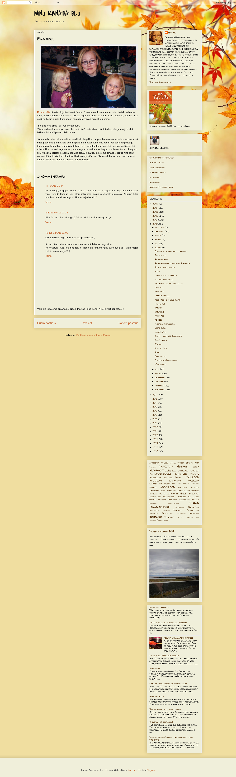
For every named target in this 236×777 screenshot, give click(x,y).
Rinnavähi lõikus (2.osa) (161, 721)
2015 (155, 406)
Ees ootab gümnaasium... (166, 360)
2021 (155, 431)
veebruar (160, 231)
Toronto (155, 517)
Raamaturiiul (161, 259)
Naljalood (181, 496)
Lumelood (153, 494)
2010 (155, 219)
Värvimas (159, 311)
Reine (48, 232)
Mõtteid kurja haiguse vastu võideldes (168, 622)
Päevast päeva (156, 162)
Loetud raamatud (168, 490)
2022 (155, 435)
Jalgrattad (183, 471)
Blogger (151, 770)
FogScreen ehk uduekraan (167, 299)
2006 (156, 203)
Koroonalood (155, 483)
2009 (156, 215)
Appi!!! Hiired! (161, 340)
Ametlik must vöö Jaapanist (168, 336)
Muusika (194, 493)
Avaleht (87, 323)
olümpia (153, 499)
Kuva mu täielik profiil (160, 82)
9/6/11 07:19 (61, 212)
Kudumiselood (184, 484)
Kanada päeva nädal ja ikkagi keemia (168, 683)
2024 (156, 443)
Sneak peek (160, 356)
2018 (155, 419)
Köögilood (167, 487)
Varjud (158, 307)
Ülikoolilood (162, 520)
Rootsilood (154, 510)
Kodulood (192, 477)
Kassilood (155, 477)
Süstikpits (153, 513)
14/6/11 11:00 (60, 232)
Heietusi (182, 466)
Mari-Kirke (172, 493)
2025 (156, 447)
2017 (155, 414)
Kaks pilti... (160, 291)
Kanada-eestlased (160, 473)
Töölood (153, 520)
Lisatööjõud (160, 332)
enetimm (172, 32)
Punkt (157, 352)
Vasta (48, 202)
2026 (156, 451)
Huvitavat (156, 470)
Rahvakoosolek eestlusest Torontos (172, 263)
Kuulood (195, 484)
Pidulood (195, 499)
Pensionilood (184, 499)
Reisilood (193, 507)
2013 (155, 398)
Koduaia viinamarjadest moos (178, 637)
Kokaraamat (175, 481)
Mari (162, 493)
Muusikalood (155, 496)
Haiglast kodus (156, 696)
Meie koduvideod (156, 167)
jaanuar (159, 227)
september (160, 377)
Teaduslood (181, 513)
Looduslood (183, 490)
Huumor (195, 467)
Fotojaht (166, 466)
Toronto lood (192, 517)
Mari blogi (154, 182)
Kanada (194, 470)
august (158, 373)
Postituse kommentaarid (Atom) (93, 335)
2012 (155, 394)
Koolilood (193, 480)
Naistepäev (154, 668)
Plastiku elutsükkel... (165, 323)
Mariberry (155, 177)
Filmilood (152, 467)
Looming (195, 490)
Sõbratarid (160, 364)
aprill (158, 239)
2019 (155, 423)
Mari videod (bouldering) (161, 187)
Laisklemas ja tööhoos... (166, 275)
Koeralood (155, 480)
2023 (155, 439)
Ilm (168, 470)
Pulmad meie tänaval (165, 267)
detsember (160, 389)
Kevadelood (168, 478)
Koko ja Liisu (161, 348)
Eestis (189, 462)
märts (158, 235)
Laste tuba (160, 327)
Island (174, 471)
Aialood (164, 463)
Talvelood (167, 513)
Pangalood (172, 499)
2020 (156, 427)
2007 (156, 207)
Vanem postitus (128, 323)
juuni (158, 247)
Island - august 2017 (161, 531)
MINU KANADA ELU (57, 13)
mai (157, 243)
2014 (155, 402)
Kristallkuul (170, 484)
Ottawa (162, 499)
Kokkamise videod (157, 172)
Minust (184, 493)
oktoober (159, 381)
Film (197, 462)
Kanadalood (181, 473)
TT (47, 185)
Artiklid (173, 463)
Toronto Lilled (173, 517)
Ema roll (159, 287)
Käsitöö (153, 487)
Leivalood (194, 487)
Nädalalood (193, 496)
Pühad (194, 503)
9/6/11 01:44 (56, 185)
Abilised (158, 319)
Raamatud (160, 303)
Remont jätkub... (162, 295)
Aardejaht (154, 463)
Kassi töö (159, 315)
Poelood (153, 503)
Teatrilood (194, 513)
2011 (155, 223)
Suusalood (193, 510)
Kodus (157, 271)
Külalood (182, 487)
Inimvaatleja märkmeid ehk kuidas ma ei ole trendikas (171, 738)
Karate (194, 473)
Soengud (166, 510)
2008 (156, 211)
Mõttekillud (168, 496)
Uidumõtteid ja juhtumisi (161, 157)
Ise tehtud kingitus (164, 279)
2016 (155, 410)
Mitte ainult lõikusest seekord (164, 655)
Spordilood (178, 510)
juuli (157, 369)
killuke (49, 212)
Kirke (178, 477)
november (160, 385)
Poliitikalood (173, 503)
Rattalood (179, 507)
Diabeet (180, 463)
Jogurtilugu (160, 255)
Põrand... (159, 344)
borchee (132, 770)
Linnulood (154, 490)
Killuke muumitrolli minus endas (165, 709)
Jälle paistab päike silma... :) (168, 283)
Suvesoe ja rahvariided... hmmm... (171, 251)
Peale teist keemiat (159, 607)
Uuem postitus (46, 323)
